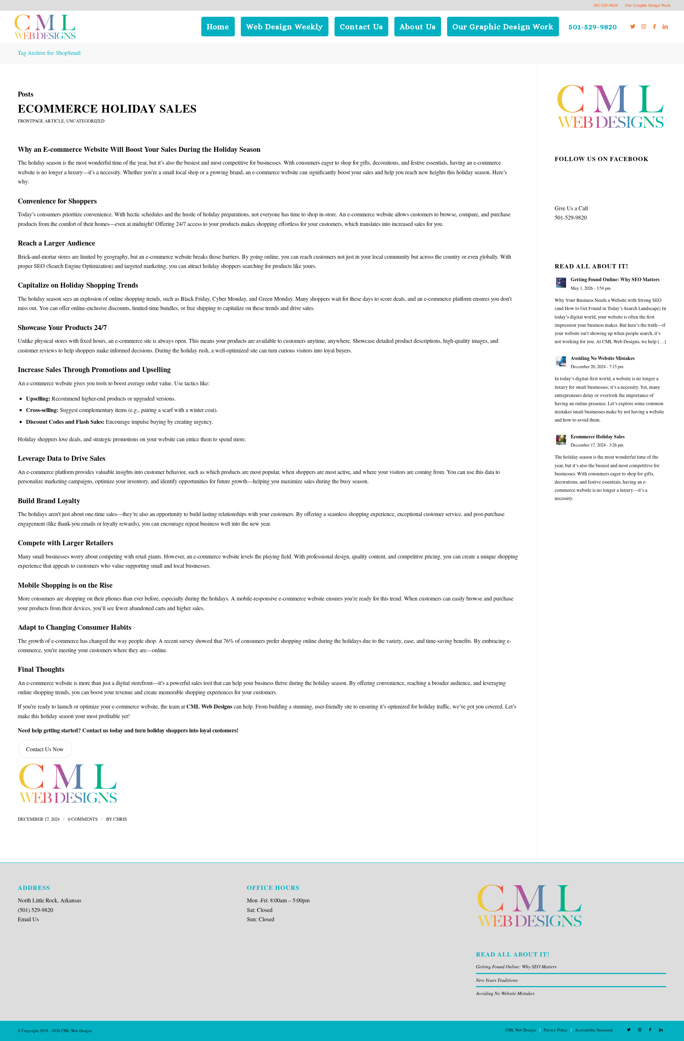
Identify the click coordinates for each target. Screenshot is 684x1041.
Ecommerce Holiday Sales (107, 108)
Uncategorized (85, 121)
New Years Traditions (497, 979)
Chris (120, 819)
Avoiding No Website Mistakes (505, 993)
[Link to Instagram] (643, 26)
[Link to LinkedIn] (665, 26)
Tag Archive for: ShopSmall (49, 52)
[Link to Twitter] (633, 26)
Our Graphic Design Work (647, 5)
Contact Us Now (45, 749)
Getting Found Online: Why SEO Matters (516, 966)
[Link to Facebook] (654, 26)
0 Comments (83, 819)
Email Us (28, 919)
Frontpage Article (41, 121)
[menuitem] (217, 26)
